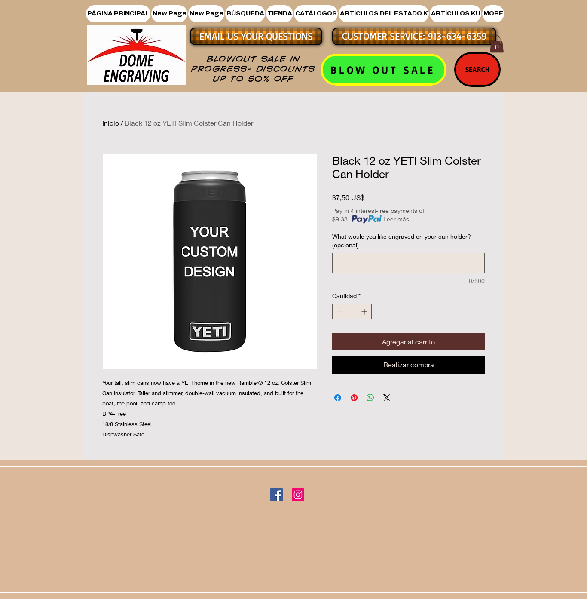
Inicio (110, 123)
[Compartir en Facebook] (338, 398)
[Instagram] (298, 494)
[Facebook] (276, 494)
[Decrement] (338, 311)
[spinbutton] (352, 311)
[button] (279, 13)
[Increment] (365, 311)
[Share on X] (387, 398)
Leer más (396, 219)
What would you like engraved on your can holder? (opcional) (401, 241)
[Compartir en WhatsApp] (370, 398)
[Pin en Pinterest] (354, 398)
